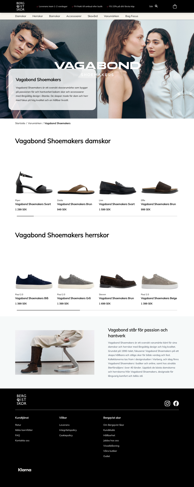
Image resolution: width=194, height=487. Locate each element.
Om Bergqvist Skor (113, 424)
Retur (18, 424)
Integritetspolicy (68, 430)
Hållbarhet (109, 435)
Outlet (106, 456)
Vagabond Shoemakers (57, 123)
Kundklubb (109, 430)
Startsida (20, 123)
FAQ (17, 435)
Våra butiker (110, 450)
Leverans (64, 424)
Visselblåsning (111, 445)
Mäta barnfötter (24, 430)
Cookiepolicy (66, 435)
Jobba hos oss (111, 440)
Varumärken (35, 123)
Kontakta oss (22, 440)
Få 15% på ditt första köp (121, 6)
